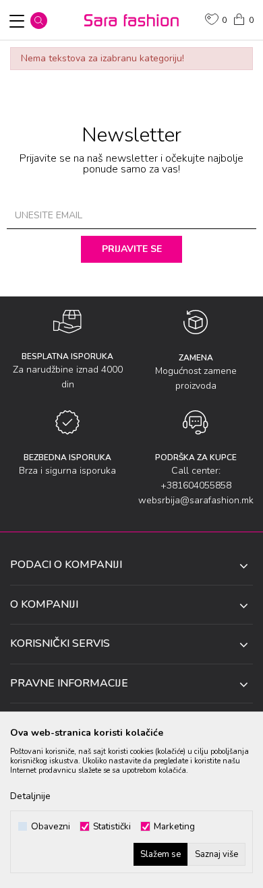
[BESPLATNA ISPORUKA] (67, 322)
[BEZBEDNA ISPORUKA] (67, 422)
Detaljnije (30, 796)
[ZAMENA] (195, 322)
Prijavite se (132, 249)
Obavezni (50, 826)
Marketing (174, 826)
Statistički (112, 826)
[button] (38, 20)
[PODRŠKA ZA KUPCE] (195, 422)
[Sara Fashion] (131, 20)
